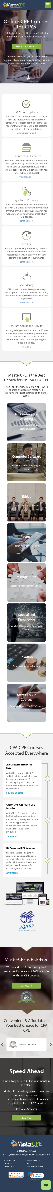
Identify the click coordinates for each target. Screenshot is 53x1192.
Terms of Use (10, 1166)
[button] (48, 5)
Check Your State (14, 793)
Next (50, 1044)
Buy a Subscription (35, 1166)
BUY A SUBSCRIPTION (26, 46)
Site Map (8, 1163)
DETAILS (25, 985)
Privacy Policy (33, 1160)
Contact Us (9, 1160)
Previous (2, 1044)
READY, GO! (26, 1117)
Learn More (12, 836)
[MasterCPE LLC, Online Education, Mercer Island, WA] (26, 1185)
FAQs (29, 1163)
